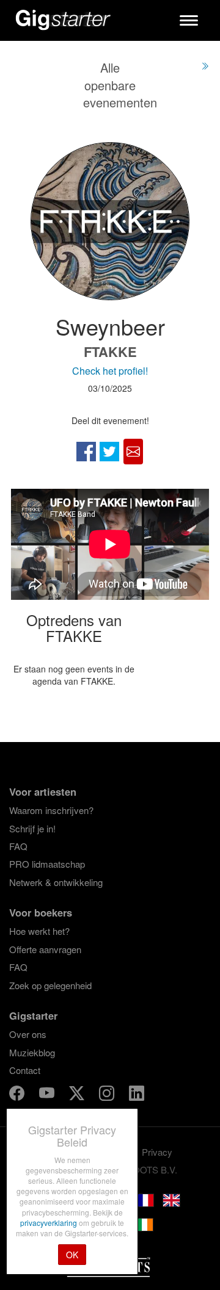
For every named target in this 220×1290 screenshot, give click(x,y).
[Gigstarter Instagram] (108, 1095)
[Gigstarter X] (78, 1095)
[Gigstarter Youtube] (48, 1095)
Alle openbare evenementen (120, 85)
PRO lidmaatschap (47, 863)
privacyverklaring (49, 1222)
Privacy (157, 1151)
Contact (24, 1070)
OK (72, 1255)
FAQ (18, 846)
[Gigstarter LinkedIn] (136, 1095)
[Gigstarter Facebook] (18, 1095)
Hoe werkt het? (39, 930)
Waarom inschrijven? (51, 810)
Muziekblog (32, 1052)
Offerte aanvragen (45, 949)
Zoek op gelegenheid (50, 985)
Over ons (27, 1034)
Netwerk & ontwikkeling (56, 882)
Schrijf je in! (32, 828)
